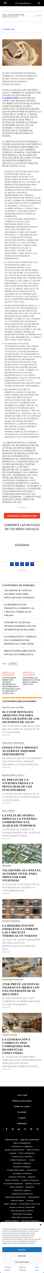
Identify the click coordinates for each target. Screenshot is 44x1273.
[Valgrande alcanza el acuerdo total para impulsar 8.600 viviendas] (22, 853)
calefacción (10, 98)
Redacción (10, 29)
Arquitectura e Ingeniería (13, 707)
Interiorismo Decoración (12, 979)
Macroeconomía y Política (13, 775)
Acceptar (22, 1250)
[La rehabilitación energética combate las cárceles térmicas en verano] (22, 909)
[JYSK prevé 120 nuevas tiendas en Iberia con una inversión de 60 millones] (22, 967)
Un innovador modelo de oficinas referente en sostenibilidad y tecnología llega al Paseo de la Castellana (11, 685)
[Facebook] (14, 536)
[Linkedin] (22, 564)
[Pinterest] (24, 536)
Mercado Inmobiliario (16, 14)
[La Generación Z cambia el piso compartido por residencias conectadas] (22, 1023)
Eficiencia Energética (11, 921)
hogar (13, 664)
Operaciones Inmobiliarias (13, 743)
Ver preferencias (22, 1262)
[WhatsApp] (30, 536)
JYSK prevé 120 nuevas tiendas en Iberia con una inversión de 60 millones (20, 626)
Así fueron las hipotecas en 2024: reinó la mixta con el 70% (32, 681)
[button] (40, 1225)
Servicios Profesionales (11, 15)
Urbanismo (6, 865)
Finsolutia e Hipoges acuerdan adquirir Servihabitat (20, 751)
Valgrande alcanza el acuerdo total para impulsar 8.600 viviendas (19, 594)
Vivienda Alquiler (9, 1035)
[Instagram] (17, 564)
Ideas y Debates (8, 810)
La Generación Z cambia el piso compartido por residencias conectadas (20, 640)
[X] (19, 536)
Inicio (4, 14)
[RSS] (31, 1129)
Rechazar (22, 1256)
